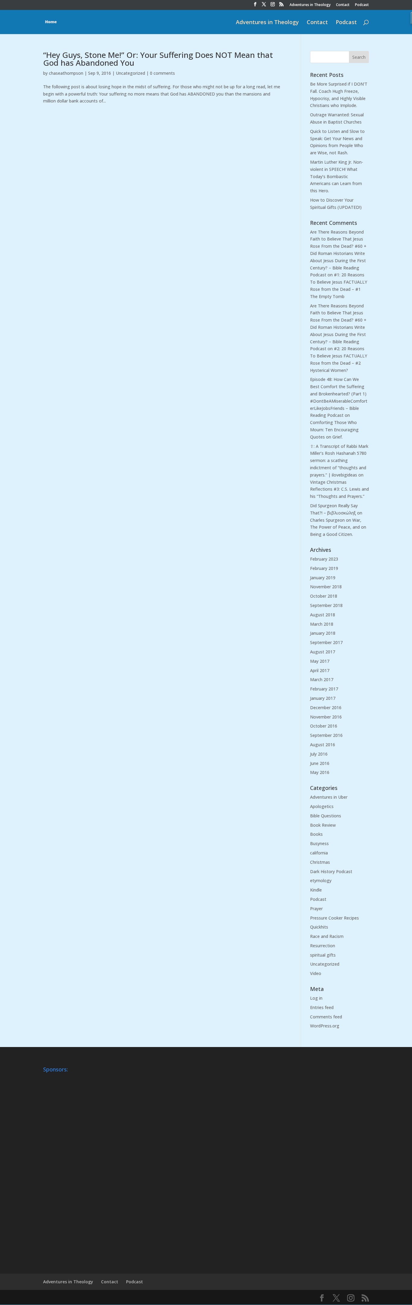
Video (315, 973)
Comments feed (326, 1017)
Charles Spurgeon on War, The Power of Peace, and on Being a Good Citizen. (338, 527)
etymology (320, 880)
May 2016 (319, 772)
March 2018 (321, 624)
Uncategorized (130, 73)
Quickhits (319, 927)
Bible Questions (325, 816)
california (319, 853)
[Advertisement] (67, 1165)
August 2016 (322, 744)
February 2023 (324, 559)
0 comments (162, 73)
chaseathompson (66, 73)
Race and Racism (327, 936)
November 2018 (326, 587)
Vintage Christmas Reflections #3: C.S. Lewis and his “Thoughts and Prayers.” (339, 489)
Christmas (320, 862)
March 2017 (321, 679)
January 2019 (322, 577)
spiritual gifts (323, 955)
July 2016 (319, 754)
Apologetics (322, 806)
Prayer (316, 908)
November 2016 (326, 717)
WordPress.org (324, 1026)
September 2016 (326, 735)
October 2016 (323, 726)
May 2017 (319, 661)
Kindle (316, 890)
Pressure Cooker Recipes (334, 918)
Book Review (323, 825)
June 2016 (319, 763)
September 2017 (326, 642)
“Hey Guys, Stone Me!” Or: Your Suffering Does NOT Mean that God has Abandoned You (158, 58)
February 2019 (324, 568)
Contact (343, 5)
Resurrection (322, 945)
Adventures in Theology (310, 5)
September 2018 (326, 605)
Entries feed (322, 1007)
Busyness (319, 843)
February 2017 (324, 689)
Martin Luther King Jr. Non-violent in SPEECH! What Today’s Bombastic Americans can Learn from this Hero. (336, 176)
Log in (316, 998)
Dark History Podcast (331, 871)
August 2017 (322, 652)
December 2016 (325, 707)
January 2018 (322, 633)
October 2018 (323, 596)
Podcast (362, 5)
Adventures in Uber (328, 797)
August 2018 (322, 615)
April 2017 (319, 670)
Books (316, 834)
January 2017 (322, 698)
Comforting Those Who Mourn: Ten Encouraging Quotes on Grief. (334, 430)
